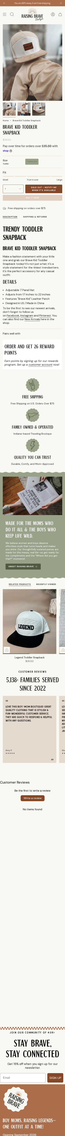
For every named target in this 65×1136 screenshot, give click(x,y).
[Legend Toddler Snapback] (29, 621)
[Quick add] (7, 650)
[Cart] (60, 14)
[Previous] (4, 3)
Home (5, 120)
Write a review (33, 798)
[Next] (60, 3)
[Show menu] (4, 14)
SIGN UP (55, 1078)
